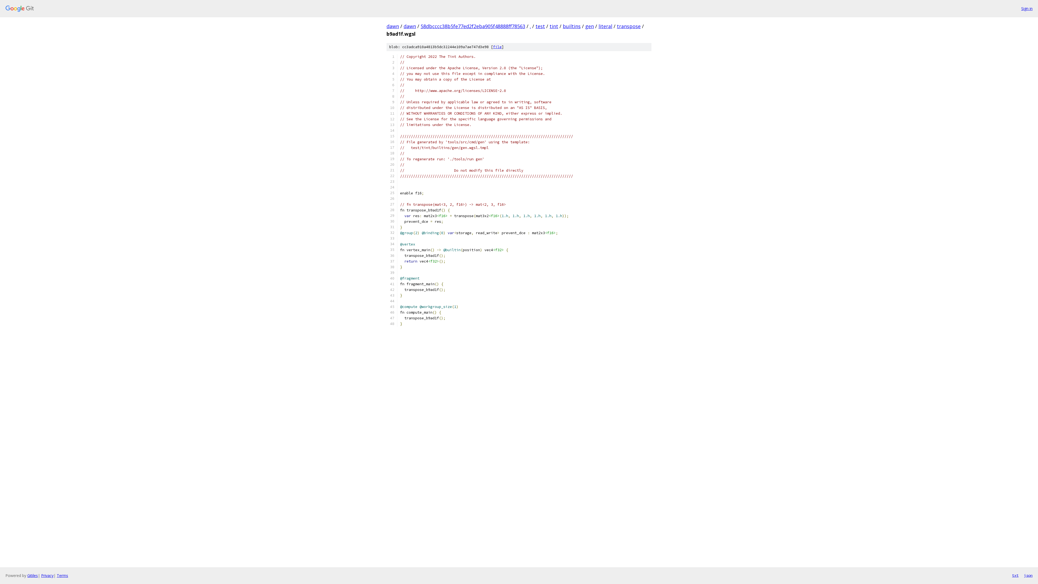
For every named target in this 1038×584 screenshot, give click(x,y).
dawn (393, 26)
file (497, 47)
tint (554, 26)
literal (605, 26)
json (1028, 575)
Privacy (47, 575)
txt (1015, 575)
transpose (629, 26)
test (540, 26)
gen (589, 26)
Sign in (1027, 8)
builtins (572, 26)
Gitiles (32, 575)
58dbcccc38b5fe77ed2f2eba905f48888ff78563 (473, 26)
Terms (62, 575)
